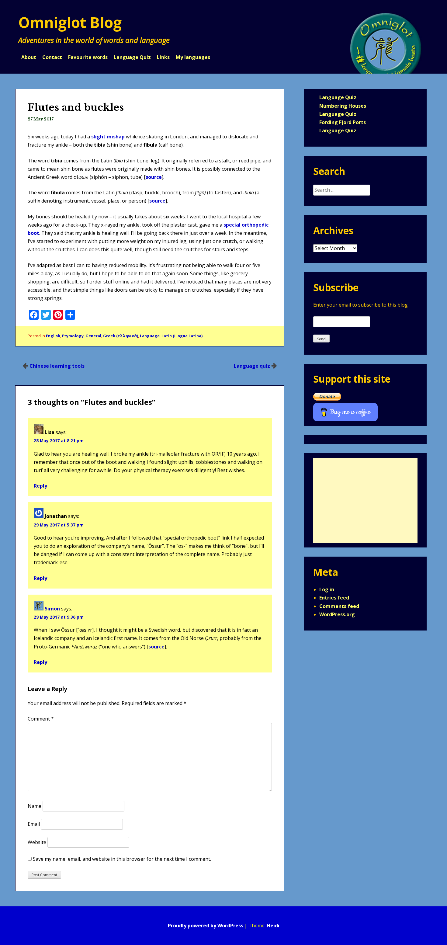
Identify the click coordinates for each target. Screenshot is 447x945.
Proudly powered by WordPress (205, 925)
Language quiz (252, 366)
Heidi (273, 925)
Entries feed (334, 597)
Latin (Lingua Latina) (182, 336)
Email (34, 824)
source (154, 177)
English (53, 336)
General (93, 336)
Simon (52, 608)
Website (37, 842)
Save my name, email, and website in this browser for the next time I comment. (122, 859)
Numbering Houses (342, 105)
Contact (52, 57)
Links (163, 57)
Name (34, 806)
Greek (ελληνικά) (120, 336)
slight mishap (108, 136)
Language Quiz (132, 57)
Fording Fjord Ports (342, 122)
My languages (193, 57)
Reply (40, 485)
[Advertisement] (365, 500)
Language (150, 336)
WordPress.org (337, 614)
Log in (326, 589)
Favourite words (88, 57)
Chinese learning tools (57, 366)
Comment (41, 718)
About (28, 57)
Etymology (73, 336)
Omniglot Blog (70, 22)
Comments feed (339, 606)
